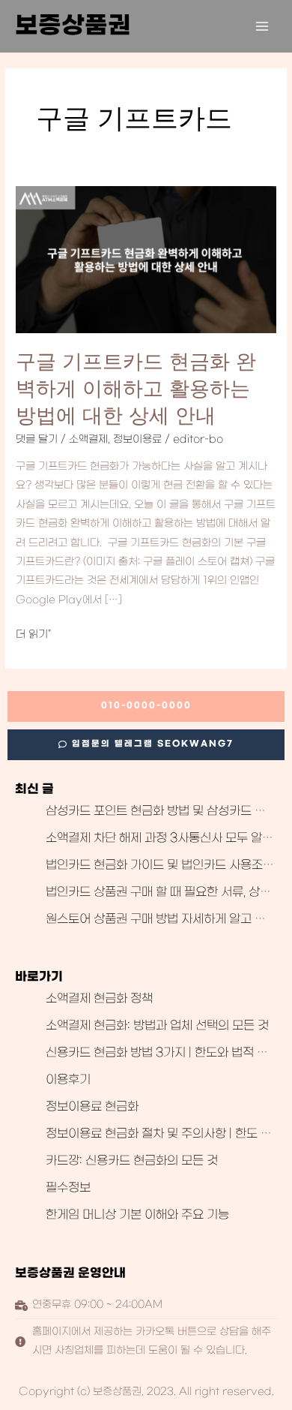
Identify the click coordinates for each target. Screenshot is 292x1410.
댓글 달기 (37, 440)
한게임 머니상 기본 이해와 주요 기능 (137, 1215)
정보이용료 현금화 (92, 1107)
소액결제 (88, 440)
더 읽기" (33, 635)
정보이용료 (137, 440)
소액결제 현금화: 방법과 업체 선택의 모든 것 (157, 1026)
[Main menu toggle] (262, 26)
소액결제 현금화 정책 (99, 999)
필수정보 (68, 1188)
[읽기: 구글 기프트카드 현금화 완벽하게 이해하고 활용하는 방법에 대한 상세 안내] (146, 260)
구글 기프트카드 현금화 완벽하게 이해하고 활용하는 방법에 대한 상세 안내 (136, 388)
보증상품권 (73, 26)
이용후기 (68, 1080)
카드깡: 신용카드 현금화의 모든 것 (132, 1161)
